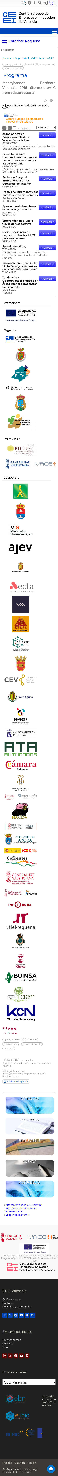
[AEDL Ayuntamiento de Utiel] (21, 354)
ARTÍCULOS (30, 1098)
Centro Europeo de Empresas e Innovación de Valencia (24, 120)
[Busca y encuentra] (40, 2)
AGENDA (30, 1161)
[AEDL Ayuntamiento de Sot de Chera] (21, 569)
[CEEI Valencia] (28, 26)
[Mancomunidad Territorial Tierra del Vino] (21, 422)
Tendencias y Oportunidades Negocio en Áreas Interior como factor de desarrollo (20, 282)
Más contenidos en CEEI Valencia (23, 1205)
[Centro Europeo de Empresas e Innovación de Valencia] (11, 116)
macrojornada (46, 64)
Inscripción (47, 135)
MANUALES (30, 1119)
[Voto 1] (3, 1028)
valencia (17, 64)
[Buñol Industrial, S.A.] (21, 978)
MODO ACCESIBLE (24, 2)
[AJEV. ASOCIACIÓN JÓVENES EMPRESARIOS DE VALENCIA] (21, 549)
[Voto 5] (15, 1028)
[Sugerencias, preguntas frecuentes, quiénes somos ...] (29, 2)
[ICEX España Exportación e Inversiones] (21, 850)
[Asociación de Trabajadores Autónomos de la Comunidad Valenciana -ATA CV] (21, 749)
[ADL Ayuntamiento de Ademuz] (21, 783)
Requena (9, 1048)
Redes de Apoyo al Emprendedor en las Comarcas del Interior (16, 180)
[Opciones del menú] (3, 42)
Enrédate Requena (24, 41)
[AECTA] (21, 587)
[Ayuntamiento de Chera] (21, 663)
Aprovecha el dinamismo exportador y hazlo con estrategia (19, 209)
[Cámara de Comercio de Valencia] (21, 765)
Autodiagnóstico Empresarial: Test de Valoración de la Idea (16, 137)
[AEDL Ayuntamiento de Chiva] (21, 941)
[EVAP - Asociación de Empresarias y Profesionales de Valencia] (21, 604)
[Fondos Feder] (21, 315)
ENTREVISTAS (29, 1140)
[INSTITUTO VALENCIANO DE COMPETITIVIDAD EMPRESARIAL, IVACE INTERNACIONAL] (21, 826)
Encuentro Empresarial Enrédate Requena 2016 (28, 58)
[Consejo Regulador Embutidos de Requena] (21, 811)
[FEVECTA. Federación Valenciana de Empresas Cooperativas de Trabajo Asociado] (21, 716)
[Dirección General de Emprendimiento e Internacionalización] (21, 878)
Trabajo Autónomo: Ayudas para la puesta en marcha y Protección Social (20, 195)
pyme (7, 64)
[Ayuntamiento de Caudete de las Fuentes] (21, 511)
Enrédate (30, 64)
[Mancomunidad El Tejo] (21, 373)
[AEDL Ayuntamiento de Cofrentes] (21, 861)
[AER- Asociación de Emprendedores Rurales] (21, 994)
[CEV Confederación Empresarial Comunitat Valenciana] (21, 680)
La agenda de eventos (18, 1215)
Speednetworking (14, 246)
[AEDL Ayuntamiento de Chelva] (21, 734)
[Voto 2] (6, 1028)
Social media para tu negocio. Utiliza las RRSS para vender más (18, 235)
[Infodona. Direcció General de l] (21, 905)
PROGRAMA (8, 50)
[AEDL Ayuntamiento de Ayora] (21, 839)
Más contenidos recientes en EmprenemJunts (20, 1210)
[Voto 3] (9, 1028)
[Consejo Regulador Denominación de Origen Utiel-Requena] (21, 921)
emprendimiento (13, 68)
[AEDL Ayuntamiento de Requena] (21, 402)
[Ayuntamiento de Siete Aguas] (21, 697)
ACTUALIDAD (29, 1182)
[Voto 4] (12, 1028)
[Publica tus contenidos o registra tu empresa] (34, 2)
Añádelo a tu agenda (17, 1081)
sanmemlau (27, 1060)
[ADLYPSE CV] (21, 643)
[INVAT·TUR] (21, 893)
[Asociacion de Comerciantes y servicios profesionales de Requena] (21, 624)
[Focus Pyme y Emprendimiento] (21, 450)
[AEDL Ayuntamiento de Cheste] (21, 961)
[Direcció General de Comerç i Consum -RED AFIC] (21, 797)
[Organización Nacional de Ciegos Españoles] (21, 491)
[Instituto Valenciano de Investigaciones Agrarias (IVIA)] (21, 530)
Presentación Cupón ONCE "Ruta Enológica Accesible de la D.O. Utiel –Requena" (20, 266)
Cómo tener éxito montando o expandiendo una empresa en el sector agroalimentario (19, 158)
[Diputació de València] (21, 388)
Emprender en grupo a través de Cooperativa (17, 222)
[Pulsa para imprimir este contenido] (51, 100)
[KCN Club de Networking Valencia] (21, 1013)
